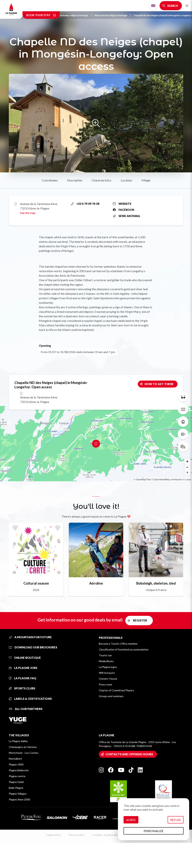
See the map (27, 213)
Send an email (129, 216)
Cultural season (36, 583)
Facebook (126, 209)
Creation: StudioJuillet (105, 834)
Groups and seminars (111, 696)
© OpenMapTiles (142, 479)
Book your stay (38, 15)
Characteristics (101, 180)
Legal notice (53, 834)
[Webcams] (183, 421)
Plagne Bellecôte (19, 770)
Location (126, 180)
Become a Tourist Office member (118, 643)
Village (145, 180)
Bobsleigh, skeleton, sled (156, 583)
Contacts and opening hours (129, 754)
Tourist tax (105, 655)
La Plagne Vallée (18, 741)
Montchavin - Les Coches (23, 752)
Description (74, 180)
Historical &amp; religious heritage (70, 15)
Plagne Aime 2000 (19, 799)
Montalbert (15, 758)
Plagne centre (17, 776)
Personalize (154, 831)
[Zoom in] (187, 461)
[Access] (183, 446)
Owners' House (108, 678)
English (153, 5)
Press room (105, 684)
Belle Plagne (16, 787)
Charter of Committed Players (116, 690)
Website (124, 203)
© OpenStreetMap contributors (167, 479)
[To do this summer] (183, 396)
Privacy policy (76, 834)
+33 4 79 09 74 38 (87, 203)
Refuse (175, 820)
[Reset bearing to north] (187, 473)
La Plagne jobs (25, 667)
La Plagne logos (108, 667)
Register (140, 620)
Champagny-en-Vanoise (23, 747)
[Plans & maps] (183, 409)
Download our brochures (35, 647)
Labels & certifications (33, 698)
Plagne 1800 (16, 764)
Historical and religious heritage (110, 15)
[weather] (183, 434)
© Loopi (187, 479)
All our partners (28, 708)
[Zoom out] (187, 467)
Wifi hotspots (107, 672)
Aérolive (96, 583)
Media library (106, 661)
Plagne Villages (18, 793)
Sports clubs (24, 688)
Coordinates (50, 180)
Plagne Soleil (16, 782)
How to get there (159, 384)
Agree (131, 820)
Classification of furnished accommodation (123, 649)
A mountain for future (33, 637)
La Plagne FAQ (25, 678)
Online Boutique (27, 657)
